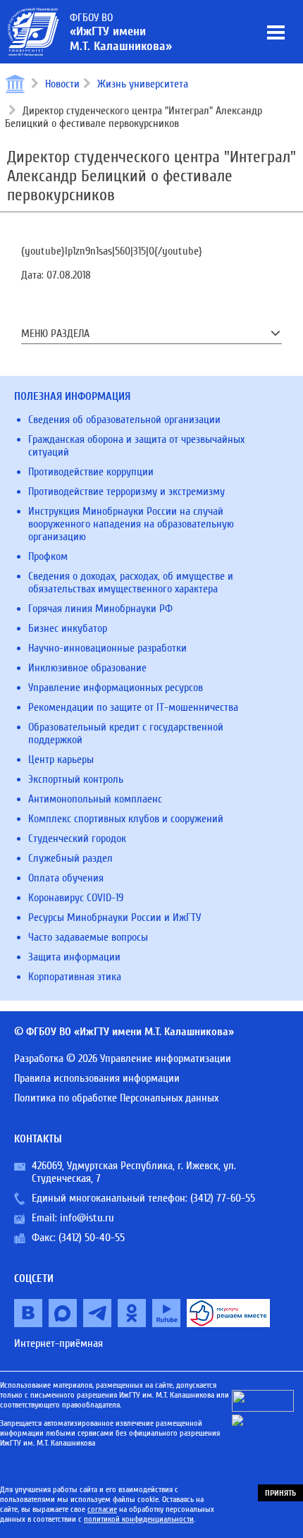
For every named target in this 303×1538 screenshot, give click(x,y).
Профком (48, 556)
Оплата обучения (66, 878)
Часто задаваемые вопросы (88, 937)
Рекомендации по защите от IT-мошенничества (133, 707)
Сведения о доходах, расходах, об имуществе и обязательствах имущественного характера (130, 582)
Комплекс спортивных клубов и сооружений (125, 818)
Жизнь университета (142, 84)
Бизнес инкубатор (67, 628)
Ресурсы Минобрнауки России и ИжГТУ (114, 917)
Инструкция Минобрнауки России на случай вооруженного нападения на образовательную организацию (131, 524)
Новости (62, 84)
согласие (102, 1509)
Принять (280, 1493)
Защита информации (74, 957)
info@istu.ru (87, 1218)
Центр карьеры (61, 759)
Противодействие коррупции (91, 471)
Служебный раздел (70, 858)
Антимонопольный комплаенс (95, 799)
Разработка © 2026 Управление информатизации (122, 1058)
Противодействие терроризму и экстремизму (126, 491)
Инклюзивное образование (87, 667)
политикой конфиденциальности (139, 1519)
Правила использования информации (97, 1078)
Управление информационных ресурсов (115, 687)
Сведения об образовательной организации (124, 419)
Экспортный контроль (75, 779)
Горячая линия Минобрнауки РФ (100, 608)
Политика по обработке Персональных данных (116, 1098)
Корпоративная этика (74, 976)
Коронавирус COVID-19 (75, 897)
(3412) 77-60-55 (222, 1198)
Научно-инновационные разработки (107, 648)
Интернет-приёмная (58, 1343)
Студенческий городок (77, 838)
